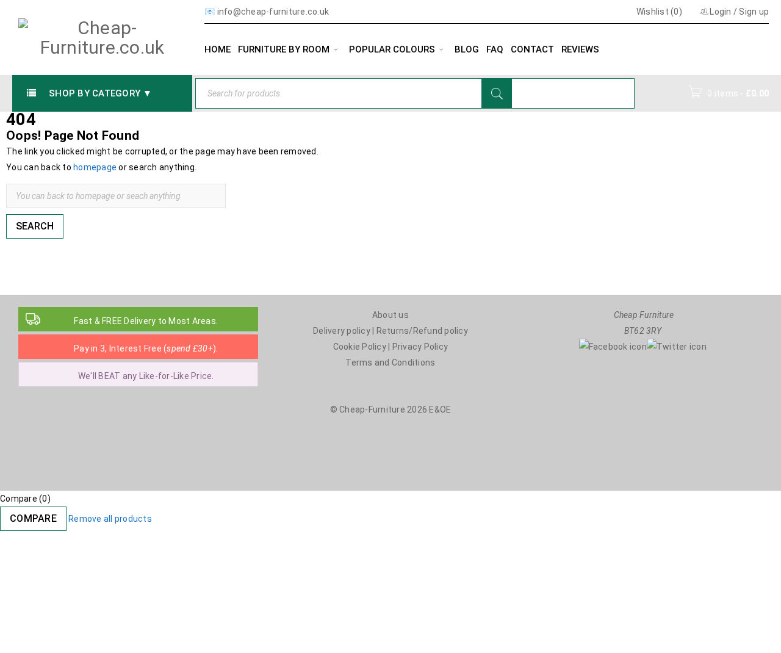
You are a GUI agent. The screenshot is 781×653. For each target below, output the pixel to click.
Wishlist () (658, 11)
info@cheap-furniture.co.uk (273, 11)
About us (390, 315)
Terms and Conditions (390, 362)
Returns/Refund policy (422, 331)
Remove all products (110, 519)
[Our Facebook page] (613, 347)
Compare (33, 518)
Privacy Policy (420, 347)
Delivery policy (341, 331)
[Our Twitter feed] (677, 347)
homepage (95, 167)
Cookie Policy (359, 347)
